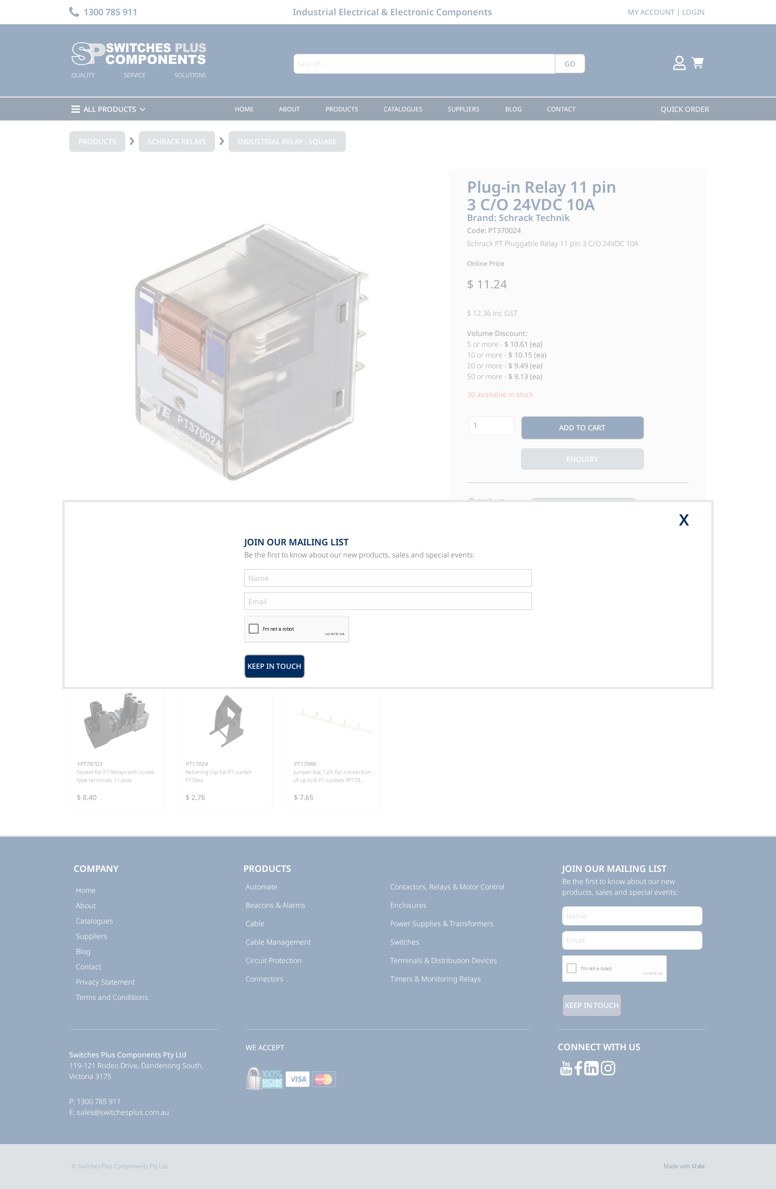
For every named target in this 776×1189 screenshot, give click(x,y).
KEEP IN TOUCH (274, 666)
